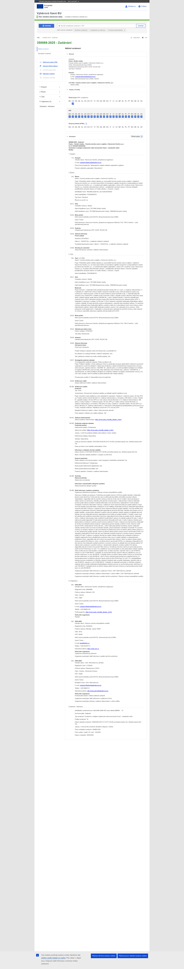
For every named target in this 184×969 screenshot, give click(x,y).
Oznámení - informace (47, 106)
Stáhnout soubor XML (50, 62)
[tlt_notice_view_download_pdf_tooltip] (70, 116)
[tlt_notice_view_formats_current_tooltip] (142, 136)
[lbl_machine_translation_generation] (86, 124)
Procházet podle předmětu (115, 30)
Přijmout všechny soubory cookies (103, 956)
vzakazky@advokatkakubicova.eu (85, 76)
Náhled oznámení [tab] (43, 49)
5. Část (42, 97)
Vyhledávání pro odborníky (97, 30)
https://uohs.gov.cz (93, 649)
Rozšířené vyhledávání (81, 30)
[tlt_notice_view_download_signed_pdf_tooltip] (73, 103)
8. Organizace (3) (45, 101)
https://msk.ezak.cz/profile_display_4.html (108, 419)
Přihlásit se (132, 6)
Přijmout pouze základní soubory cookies (133, 956)
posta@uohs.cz (85, 643)
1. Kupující (43, 87)
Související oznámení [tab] (44, 53)
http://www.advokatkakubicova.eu (97, 691)
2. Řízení (43, 92)
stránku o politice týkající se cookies (53, 958)
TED (38, 37)
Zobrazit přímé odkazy (50, 66)
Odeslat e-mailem (49, 74)
